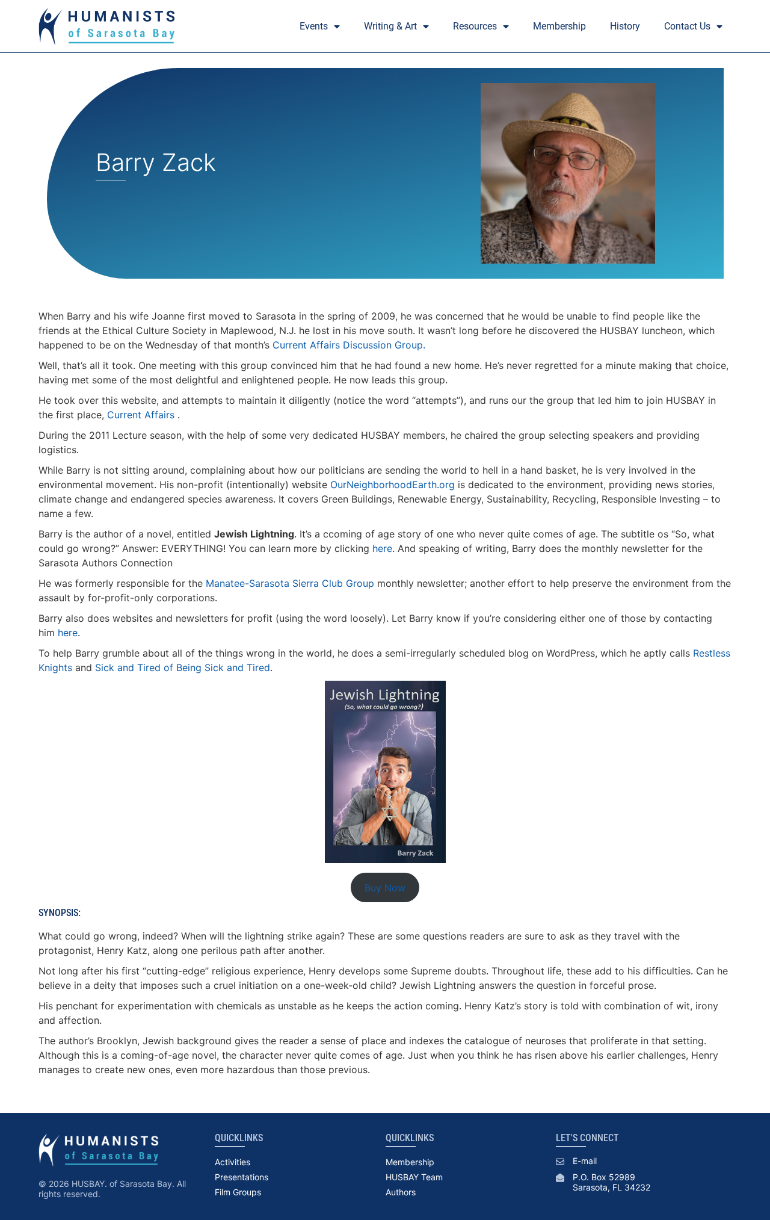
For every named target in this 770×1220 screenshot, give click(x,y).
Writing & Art (390, 26)
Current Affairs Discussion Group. (349, 345)
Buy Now (385, 888)
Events (314, 26)
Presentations (241, 1177)
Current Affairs (140, 415)
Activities (232, 1162)
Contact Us (687, 26)
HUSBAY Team (414, 1177)
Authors (401, 1192)
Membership (559, 26)
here (382, 548)
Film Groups (238, 1192)
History (625, 26)
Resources (475, 26)
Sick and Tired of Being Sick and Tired (182, 667)
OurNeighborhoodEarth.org (392, 484)
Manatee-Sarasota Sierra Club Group (290, 583)
